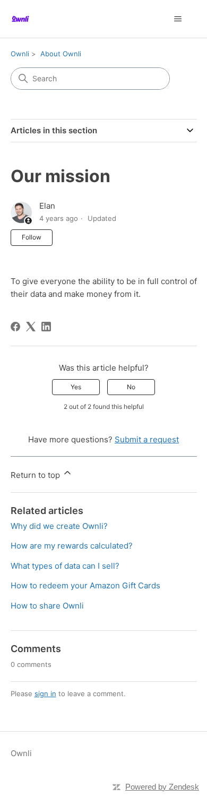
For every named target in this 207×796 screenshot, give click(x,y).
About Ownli (60, 53)
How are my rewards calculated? (72, 546)
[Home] (20, 19)
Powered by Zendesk (162, 786)
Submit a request (147, 439)
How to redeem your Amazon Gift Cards (85, 585)
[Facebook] (15, 326)
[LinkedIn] (46, 326)
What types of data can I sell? (65, 566)
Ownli (20, 53)
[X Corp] (31, 326)
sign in (45, 693)
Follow (31, 237)
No (131, 387)
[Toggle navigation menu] (178, 19)
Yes (76, 387)
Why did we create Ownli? (59, 526)
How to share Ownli (47, 606)
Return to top (36, 475)
